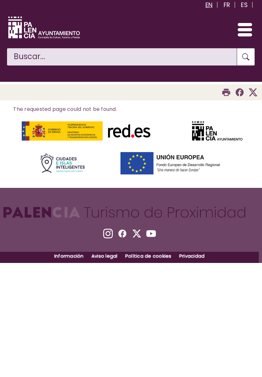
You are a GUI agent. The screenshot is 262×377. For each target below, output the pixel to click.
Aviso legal (104, 255)
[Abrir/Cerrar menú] (242, 29)
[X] (137, 233)
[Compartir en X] (253, 92)
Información (69, 255)
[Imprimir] (226, 92)
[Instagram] (108, 233)
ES (244, 5)
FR (227, 5)
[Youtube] (151, 233)
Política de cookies (148, 255)
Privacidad (192, 255)
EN (209, 5)
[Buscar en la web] (246, 56)
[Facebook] (239, 92)
